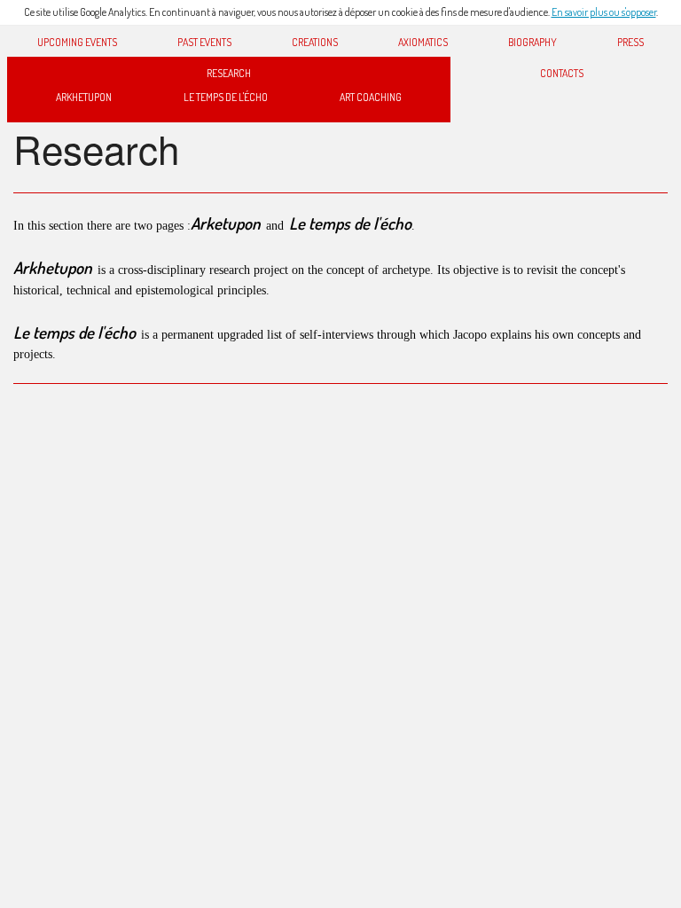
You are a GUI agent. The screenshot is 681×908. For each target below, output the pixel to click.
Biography (532, 42)
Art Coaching (371, 97)
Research (229, 73)
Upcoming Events (77, 42)
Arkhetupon (84, 97)
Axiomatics (423, 42)
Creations (315, 42)
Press (630, 42)
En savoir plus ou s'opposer (604, 12)
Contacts (561, 73)
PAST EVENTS (204, 42)
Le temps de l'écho (226, 97)
